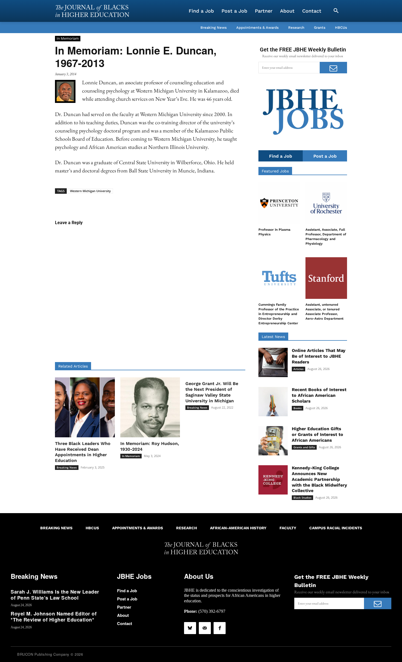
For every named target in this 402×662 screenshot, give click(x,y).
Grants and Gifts (304, 447)
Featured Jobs (275, 171)
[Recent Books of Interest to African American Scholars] (273, 401)
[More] (192, 202)
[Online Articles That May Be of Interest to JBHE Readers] (273, 362)
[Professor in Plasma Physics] (279, 203)
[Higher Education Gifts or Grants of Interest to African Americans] (273, 440)
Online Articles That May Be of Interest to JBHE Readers (318, 356)
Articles (298, 369)
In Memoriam (68, 38)
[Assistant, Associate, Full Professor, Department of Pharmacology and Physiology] (326, 203)
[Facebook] (220, 628)
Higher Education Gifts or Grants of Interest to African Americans (317, 434)
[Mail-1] (205, 628)
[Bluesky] (190, 628)
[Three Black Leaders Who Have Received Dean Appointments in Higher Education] (85, 407)
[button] (336, 11)
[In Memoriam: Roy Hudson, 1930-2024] (150, 407)
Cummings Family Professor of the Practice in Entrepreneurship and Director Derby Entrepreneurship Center (278, 314)
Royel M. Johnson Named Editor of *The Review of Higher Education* (54, 616)
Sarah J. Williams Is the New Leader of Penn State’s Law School (55, 594)
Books (297, 408)
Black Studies (302, 497)
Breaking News (67, 467)
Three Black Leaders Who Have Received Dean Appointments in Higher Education (82, 452)
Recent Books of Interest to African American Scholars (319, 395)
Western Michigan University (90, 191)
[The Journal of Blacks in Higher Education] (92, 11)
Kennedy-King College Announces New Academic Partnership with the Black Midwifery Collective (319, 479)
